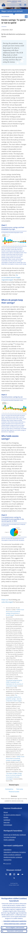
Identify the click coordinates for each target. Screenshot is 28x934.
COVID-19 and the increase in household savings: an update (15, 758)
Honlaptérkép (8, 863)
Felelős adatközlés (9, 840)
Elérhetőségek (8, 825)
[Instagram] (14, 874)
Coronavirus (9, 789)
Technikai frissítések (10, 837)
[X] (6, 874)
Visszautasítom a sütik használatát (15, 931)
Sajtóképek (7, 820)
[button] (25, 2)
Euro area (20, 789)
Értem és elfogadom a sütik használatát (15, 927)
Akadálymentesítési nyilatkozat (13, 857)
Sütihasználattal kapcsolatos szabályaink (15, 923)
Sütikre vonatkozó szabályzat (12, 854)
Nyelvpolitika (7, 860)
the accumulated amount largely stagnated (10, 278)
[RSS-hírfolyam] (14, 878)
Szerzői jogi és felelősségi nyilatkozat (15, 835)
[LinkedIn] (10, 874)
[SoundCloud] (22, 874)
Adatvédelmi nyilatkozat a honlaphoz (15, 852)
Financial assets (14, 791)
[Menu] (25, 4)
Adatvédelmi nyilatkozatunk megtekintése (14, 921)
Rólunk (6, 812)
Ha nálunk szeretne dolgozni (12, 815)
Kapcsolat (6, 822)
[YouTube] (18, 874)
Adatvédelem (7, 849)
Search (20, 4)
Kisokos (6, 817)
